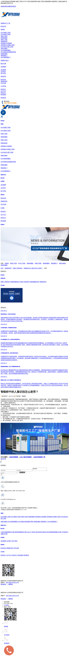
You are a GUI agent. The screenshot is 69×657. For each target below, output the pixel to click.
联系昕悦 (13, 6)
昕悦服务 (3, 94)
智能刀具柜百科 (25, 281)
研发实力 (3, 93)
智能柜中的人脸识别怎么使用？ (33, 268)
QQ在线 (6, 605)
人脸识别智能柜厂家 (39, 457)
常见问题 (3, 83)
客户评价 (3, 73)
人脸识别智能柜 (13, 457)
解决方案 (3, 63)
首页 (2, 268)
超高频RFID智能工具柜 (8, 45)
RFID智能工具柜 (6, 32)
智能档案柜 (46, 263)
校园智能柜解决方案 (55, 532)
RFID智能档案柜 (6, 50)
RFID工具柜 (21, 263)
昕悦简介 (3, 89)
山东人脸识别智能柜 (26, 457)
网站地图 (7, 6)
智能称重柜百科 (15, 281)
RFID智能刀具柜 (6, 34)
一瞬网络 (10, 584)
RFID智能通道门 (6, 57)
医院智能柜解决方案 (20, 532)
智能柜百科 (4, 81)
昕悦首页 (3, 26)
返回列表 (3, 458)
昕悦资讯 (3, 79)
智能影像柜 (4, 54)
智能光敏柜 (4, 48)
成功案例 (3, 66)
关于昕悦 (3, 86)
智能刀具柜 (4, 36)
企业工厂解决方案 (32, 532)
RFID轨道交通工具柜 (7, 46)
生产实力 (3, 91)
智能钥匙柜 (4, 41)
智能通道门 (4, 55)
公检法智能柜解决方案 (7, 532)
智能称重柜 (4, 38)
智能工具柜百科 (17, 268)
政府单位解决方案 (43, 532)
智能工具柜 (4, 39)
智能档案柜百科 (34, 281)
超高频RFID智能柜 (6, 43)
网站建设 (3, 584)
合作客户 (3, 71)
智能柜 (3, 6)
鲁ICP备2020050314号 (12, 582)
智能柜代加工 (5, 60)
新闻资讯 (3, 76)
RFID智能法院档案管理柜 (8, 52)
